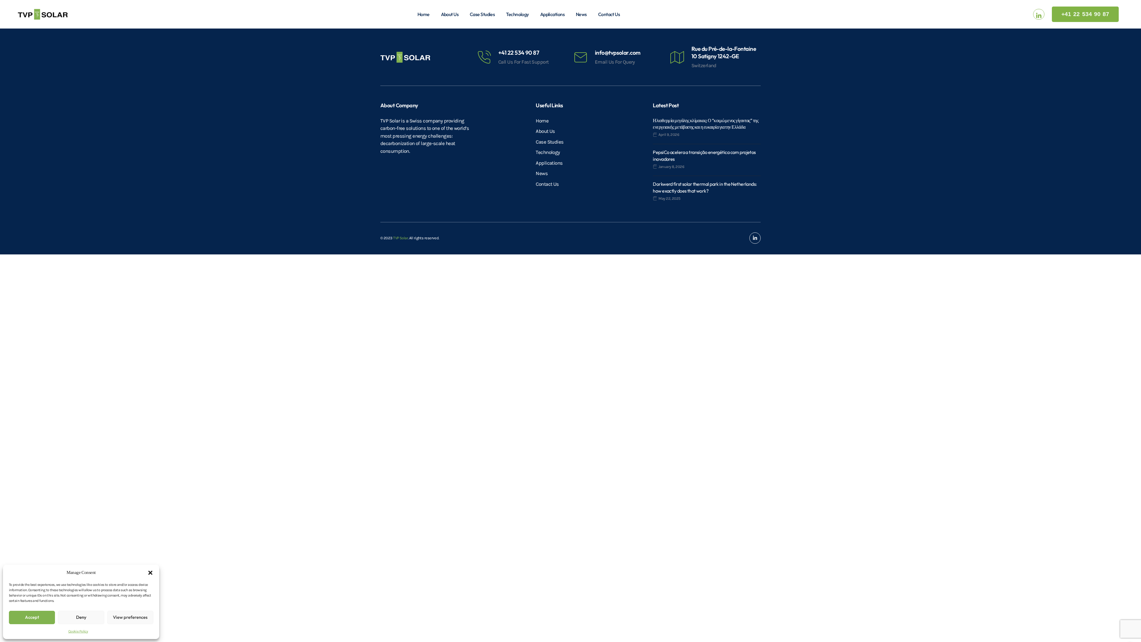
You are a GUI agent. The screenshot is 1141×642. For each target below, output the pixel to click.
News (581, 14)
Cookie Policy (78, 631)
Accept (32, 617)
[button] (150, 572)
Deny (81, 617)
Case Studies (482, 14)
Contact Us (609, 14)
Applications (552, 14)
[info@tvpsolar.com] (580, 57)
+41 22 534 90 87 (518, 52)
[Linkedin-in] (755, 238)
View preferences (130, 617)
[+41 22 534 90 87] (484, 57)
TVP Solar (400, 238)
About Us (450, 14)
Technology (517, 14)
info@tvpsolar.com (617, 52)
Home (423, 14)
